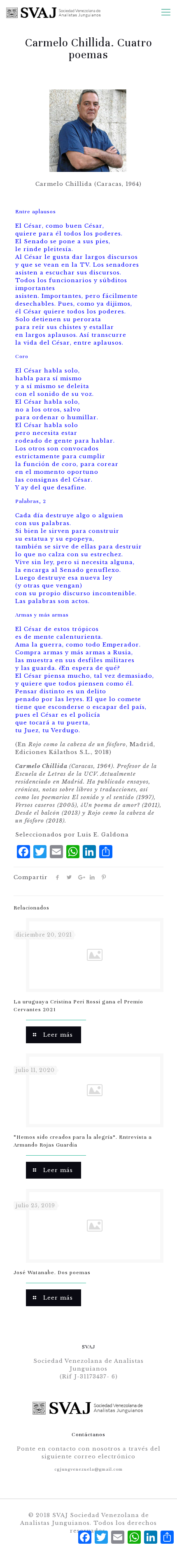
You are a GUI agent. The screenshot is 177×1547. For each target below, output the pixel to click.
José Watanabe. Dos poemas (52, 1272)
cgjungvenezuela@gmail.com (88, 1469)
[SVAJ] (51, 12)
